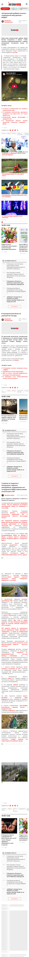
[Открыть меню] (2, 4)
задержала (11, 649)
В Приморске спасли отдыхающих (13, 371)
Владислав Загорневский (8, 21)
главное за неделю (15, 810)
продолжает (14, 545)
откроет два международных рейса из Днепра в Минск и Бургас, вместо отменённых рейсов (14, 537)
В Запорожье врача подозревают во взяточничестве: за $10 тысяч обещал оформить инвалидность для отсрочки (8, 840)
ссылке (16, 360)
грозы (9, 390)
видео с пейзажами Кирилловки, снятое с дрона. (14, 553)
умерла (15, 684)
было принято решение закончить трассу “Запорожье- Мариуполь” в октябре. (14, 578)
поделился (11, 710)
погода (26, 390)
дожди (14, 390)
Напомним (13, 656)
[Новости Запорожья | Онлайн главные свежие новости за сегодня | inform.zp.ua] (14, 4)
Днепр (14, 133)
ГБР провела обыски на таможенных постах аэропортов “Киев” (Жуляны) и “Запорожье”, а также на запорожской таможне (14, 630)
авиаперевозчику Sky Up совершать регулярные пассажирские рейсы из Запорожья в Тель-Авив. (14, 505)
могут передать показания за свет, (14, 667)
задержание (22, 808)
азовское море (4, 809)
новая (9, 678)
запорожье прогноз (20, 391)
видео (9, 133)
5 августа (4, 391)
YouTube (14, 52)
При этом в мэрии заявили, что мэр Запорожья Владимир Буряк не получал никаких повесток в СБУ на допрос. (14, 622)
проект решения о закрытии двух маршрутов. (14, 697)
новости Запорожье (20, 133)
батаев (4, 133)
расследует (8, 613)
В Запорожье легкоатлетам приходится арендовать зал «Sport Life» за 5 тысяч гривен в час (15, 114)
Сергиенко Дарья (9, 495)
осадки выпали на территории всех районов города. (14, 740)
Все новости (14, 306)
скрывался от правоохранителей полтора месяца (14, 654)
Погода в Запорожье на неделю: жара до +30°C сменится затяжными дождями (8, 418)
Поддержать (5, 8)
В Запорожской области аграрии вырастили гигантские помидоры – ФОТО (15, 122)
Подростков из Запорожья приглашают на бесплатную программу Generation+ (9, 247)
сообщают (4, 347)
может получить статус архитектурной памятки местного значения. (14, 644)
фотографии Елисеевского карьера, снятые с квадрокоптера (14, 707)
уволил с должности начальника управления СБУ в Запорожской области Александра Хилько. (14, 515)
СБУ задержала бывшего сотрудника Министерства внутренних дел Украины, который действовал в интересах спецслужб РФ (14, 523)
